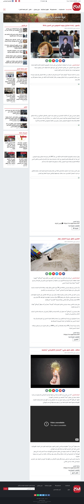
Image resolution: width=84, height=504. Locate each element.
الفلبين (76, 339)
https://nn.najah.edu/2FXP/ (71, 223)
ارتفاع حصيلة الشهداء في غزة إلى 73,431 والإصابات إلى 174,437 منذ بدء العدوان (13, 30)
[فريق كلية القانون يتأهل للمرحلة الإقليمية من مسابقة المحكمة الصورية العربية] (9, 75)
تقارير (30, 9)
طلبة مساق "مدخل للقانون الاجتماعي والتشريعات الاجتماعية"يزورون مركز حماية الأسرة (10, 98)
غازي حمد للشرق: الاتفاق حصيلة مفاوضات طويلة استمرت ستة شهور (10, 161)
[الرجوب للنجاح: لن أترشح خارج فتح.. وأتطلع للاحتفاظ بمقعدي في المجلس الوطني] (21, 155)
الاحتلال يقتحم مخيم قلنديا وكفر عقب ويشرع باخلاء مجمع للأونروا (13, 35)
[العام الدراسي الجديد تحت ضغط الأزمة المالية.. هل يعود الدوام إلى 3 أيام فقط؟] (9, 139)
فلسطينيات (62, 9)
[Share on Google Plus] (60, 60)
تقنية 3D (75, 228)
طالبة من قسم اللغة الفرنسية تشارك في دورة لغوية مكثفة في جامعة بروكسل (21, 81)
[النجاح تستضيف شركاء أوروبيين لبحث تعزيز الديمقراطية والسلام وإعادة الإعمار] (21, 91)
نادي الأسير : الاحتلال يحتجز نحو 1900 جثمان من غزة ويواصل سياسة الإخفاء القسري (13, 41)
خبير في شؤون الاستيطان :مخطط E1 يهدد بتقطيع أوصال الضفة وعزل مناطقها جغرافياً (13, 47)
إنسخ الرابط (58, 223)
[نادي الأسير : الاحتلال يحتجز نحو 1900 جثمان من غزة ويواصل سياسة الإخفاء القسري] (25, 41)
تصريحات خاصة (23, 133)
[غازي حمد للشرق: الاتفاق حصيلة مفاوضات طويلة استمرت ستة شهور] (9, 155)
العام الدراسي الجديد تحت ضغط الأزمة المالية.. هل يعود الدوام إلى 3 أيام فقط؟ (10, 145)
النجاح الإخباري (77, 7)
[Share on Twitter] (56, 60)
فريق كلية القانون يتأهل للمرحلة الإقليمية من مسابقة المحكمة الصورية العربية (10, 81)
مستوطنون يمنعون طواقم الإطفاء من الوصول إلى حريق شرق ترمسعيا (14, 56)
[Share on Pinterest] (53, 60)
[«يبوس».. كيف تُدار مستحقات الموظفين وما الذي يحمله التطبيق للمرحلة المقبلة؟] (21, 139)
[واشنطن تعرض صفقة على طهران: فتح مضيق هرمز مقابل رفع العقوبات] (25, 62)
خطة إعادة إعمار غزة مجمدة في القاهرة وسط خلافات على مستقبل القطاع (12, 112)
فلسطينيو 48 (53, 9)
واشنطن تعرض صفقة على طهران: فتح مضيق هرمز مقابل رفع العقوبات (13, 61)
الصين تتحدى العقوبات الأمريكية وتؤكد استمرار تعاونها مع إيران (14, 51)
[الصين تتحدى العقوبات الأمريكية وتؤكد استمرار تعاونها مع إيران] (25, 52)
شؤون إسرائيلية (45, 9)
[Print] (46, 60)
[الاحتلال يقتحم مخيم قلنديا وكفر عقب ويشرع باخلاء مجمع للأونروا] (25, 36)
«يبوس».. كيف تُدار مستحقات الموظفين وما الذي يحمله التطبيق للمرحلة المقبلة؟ (22, 145)
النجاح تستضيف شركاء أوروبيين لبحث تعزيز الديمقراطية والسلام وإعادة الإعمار (21, 97)
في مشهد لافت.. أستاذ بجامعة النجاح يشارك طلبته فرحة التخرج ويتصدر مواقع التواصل (12, 118)
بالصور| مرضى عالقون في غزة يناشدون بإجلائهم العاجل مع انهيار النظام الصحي (13, 125)
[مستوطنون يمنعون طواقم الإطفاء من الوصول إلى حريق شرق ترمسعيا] (25, 57)
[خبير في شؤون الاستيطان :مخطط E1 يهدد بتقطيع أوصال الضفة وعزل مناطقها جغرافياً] (25, 46)
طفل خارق (75, 473)
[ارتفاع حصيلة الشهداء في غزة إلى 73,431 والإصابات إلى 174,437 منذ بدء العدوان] (25, 30)
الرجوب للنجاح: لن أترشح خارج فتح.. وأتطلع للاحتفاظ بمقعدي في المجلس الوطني (22, 162)
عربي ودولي (36, 9)
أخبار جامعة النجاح (23, 9)
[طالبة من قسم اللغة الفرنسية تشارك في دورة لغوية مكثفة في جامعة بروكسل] (21, 75)
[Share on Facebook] (63, 60)
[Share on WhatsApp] (50, 60)
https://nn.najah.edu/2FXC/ (71, 468)
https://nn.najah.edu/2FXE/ (71, 334)
